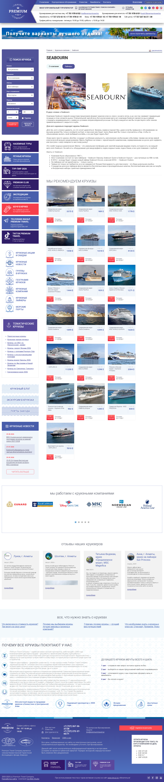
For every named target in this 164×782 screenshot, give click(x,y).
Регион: (9, 66)
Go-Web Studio (33, 779)
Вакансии (56, 738)
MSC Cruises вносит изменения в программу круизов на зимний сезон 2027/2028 (19, 439)
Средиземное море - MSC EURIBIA (86, 368)
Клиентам (83, 2)
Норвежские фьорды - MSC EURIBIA (86, 249)
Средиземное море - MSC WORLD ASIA (116, 210)
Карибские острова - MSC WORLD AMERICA (56, 249)
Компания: (10, 74)
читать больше (20, 472)
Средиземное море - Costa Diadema (55, 328)
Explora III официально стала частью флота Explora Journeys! (19, 451)
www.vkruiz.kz (113, 778)
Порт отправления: (13, 91)
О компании (44, 2)
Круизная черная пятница (18, 340)
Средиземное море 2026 (17, 372)
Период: (9, 100)
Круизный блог (20, 388)
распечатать (156, 50)
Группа (28, 118)
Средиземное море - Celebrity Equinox (55, 210)
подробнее (8, 588)
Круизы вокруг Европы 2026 (19, 360)
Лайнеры (68, 66)
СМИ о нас (66, 738)
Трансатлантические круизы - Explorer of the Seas (56, 408)
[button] (75, 522)
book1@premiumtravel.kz (151, 13)
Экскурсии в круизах (20, 400)
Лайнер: (9, 83)
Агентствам (137, 2)
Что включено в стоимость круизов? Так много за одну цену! (20, 625)
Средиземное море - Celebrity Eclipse (86, 407)
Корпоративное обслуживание (64, 2)
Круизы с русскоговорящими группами (19, 356)
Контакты (107, 2)
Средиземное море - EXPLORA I (116, 249)
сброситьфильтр (28, 124)
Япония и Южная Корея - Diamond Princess (115, 368)
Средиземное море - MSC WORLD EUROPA (117, 328)
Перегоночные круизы (16, 336)
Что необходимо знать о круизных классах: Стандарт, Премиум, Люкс (142, 625)
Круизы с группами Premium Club (21, 351)
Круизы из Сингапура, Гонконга (20, 369)
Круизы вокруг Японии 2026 (19, 348)
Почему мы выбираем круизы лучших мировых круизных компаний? (58, 627)
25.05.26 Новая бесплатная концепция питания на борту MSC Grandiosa (17, 462)
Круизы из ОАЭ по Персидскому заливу (16, 344)
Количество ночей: (13, 108)
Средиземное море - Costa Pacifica (86, 210)
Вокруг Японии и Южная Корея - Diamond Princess (54, 290)
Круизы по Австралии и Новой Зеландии (20, 364)
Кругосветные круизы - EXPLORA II (56, 447)
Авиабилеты (95, 2)
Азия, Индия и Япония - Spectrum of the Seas (117, 289)
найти (12, 124)
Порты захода (20, 411)
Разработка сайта (9, 779)
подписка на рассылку (153, 2)
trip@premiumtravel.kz (90, 13)
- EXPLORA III (52, 367)
